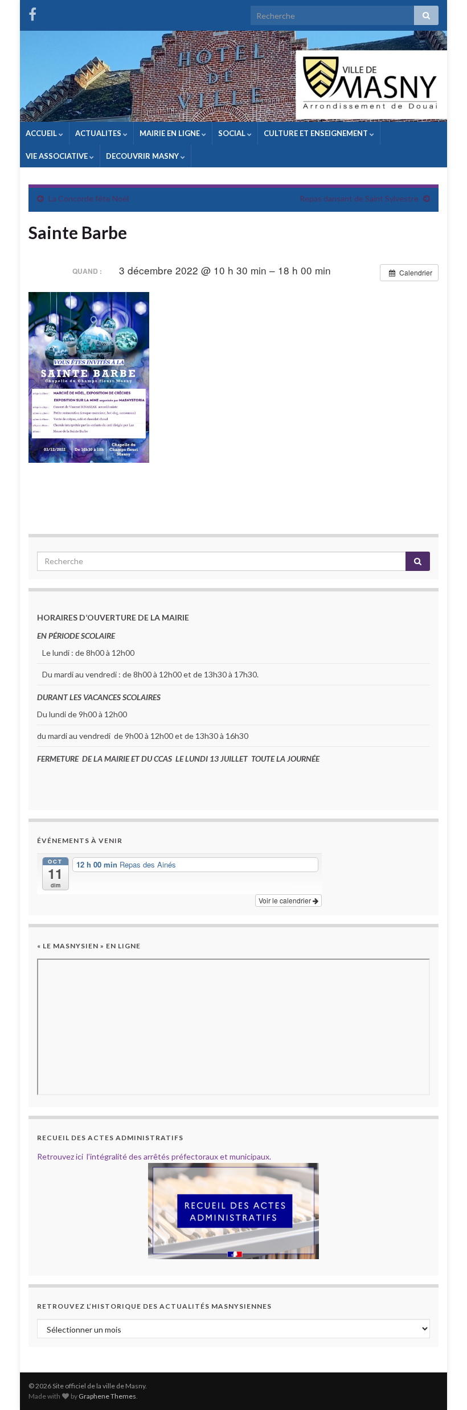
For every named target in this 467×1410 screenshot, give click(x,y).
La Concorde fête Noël (88, 198)
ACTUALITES (99, 133)
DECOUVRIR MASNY (143, 156)
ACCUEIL (42, 133)
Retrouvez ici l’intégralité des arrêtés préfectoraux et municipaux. (154, 1156)
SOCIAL (232, 133)
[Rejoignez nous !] (32, 12)
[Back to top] (441, 1384)
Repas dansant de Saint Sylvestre (359, 198)
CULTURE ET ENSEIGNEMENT (317, 133)
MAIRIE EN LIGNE (171, 133)
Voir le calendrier (286, 900)
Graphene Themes (107, 1396)
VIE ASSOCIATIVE (57, 156)
